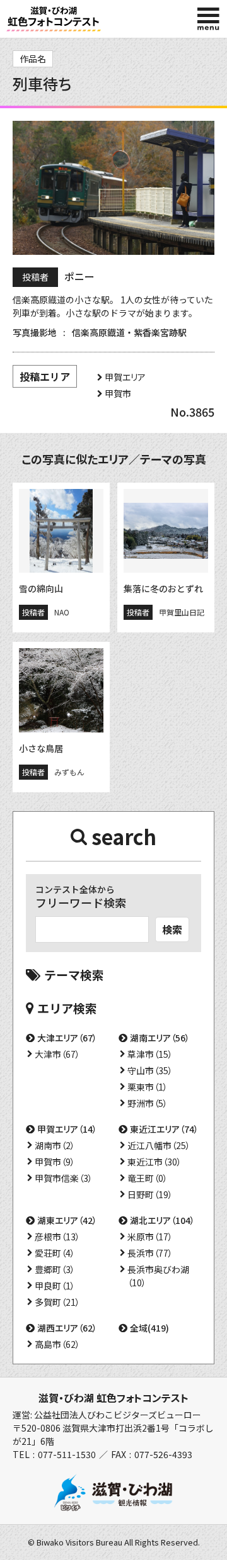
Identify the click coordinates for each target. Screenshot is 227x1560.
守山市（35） (150, 1070)
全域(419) (149, 1328)
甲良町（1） (55, 1285)
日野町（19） (150, 1194)
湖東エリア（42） (67, 1220)
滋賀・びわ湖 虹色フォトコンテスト (113, 1397)
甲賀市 (118, 393)
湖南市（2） (55, 1145)
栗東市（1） (147, 1086)
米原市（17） (150, 1236)
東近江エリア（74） (164, 1129)
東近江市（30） (154, 1161)
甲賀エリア (125, 377)
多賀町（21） (57, 1302)
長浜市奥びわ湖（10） (158, 1276)
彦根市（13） (57, 1236)
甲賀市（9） (55, 1161)
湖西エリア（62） (67, 1328)
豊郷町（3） (55, 1269)
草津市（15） (150, 1054)
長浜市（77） (150, 1253)
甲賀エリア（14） (67, 1129)
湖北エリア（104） (162, 1220)
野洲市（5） (147, 1103)
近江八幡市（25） (158, 1145)
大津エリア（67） (67, 1037)
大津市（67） (57, 1054)
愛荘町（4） (55, 1253)
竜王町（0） (147, 1178)
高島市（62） (57, 1344)
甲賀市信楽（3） (64, 1178)
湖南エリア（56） (160, 1037)
